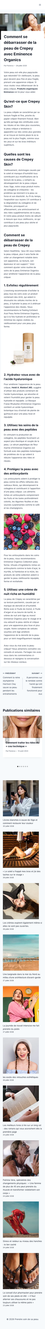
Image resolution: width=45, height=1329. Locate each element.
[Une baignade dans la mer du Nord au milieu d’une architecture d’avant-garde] (22, 952)
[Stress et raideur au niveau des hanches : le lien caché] (22, 1219)
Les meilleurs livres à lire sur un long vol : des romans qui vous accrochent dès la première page (22, 1128)
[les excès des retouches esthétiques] (22, 1055)
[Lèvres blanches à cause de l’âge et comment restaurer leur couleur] (22, 798)
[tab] (17, 766)
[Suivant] (38, 740)
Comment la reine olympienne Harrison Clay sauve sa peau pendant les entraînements (11, 683)
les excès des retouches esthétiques (20, 1077)
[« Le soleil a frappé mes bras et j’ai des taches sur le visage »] (22, 850)
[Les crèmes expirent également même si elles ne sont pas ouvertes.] (22, 901)
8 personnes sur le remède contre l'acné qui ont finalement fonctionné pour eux (34, 683)
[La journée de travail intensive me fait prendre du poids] (22, 1004)
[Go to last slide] (7, 740)
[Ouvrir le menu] (40, 5)
